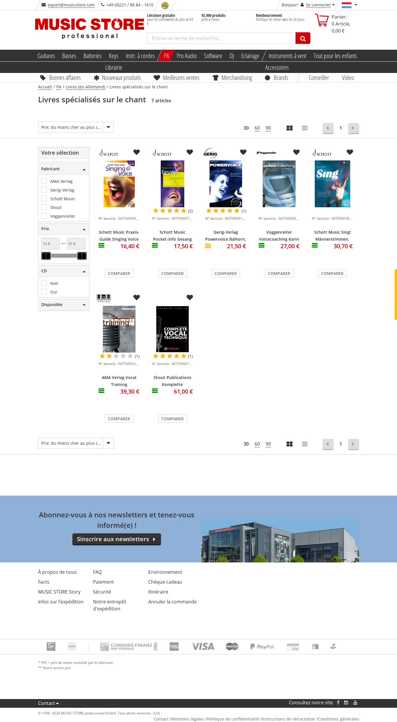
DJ (232, 55)
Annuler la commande (172, 601)
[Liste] (305, 128)
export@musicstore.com (71, 5)
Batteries (92, 55)
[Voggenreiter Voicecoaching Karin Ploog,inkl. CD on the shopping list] (296, 152)
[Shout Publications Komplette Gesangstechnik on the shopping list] (190, 298)
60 (257, 128)
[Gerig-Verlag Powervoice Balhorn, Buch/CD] (225, 183)
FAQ (97, 572)
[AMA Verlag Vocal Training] (119, 329)
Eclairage (250, 55)
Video (348, 77)
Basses (69, 55)
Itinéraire (158, 592)
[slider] (46, 256)
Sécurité (102, 592)
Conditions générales (338, 719)
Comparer (119, 273)
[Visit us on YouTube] (356, 702)
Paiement (103, 582)
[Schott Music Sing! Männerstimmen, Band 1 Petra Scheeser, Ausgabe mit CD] (332, 183)
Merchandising (236, 77)
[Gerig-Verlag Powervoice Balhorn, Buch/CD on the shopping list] (243, 152)
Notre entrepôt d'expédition (109, 605)
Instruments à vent (287, 55)
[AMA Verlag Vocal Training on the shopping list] (136, 298)
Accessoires (277, 67)
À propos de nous (57, 572)
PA (166, 55)
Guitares (46, 55)
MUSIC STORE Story (59, 592)
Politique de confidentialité (233, 719)
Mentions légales (187, 719)
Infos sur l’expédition (61, 601)
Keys (113, 55)
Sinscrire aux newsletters (113, 539)
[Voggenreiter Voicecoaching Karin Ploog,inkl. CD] (279, 183)
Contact (46, 703)
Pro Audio (186, 55)
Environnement (165, 572)
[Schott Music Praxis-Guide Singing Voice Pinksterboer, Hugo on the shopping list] (136, 152)
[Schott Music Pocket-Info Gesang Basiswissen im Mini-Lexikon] (172, 183)
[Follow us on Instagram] (346, 702)
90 (268, 128)
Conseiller (319, 77)
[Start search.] (303, 38)
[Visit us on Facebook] (338, 702)
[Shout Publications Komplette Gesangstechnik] (172, 329)
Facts (43, 582)
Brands (281, 77)
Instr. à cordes (140, 55)
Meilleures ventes (181, 77)
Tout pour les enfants (335, 55)
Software (213, 55)
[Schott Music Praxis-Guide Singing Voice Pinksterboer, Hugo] (119, 183)
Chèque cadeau (165, 582)
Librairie (113, 67)
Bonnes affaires (65, 77)
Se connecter (318, 5)
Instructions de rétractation (288, 719)
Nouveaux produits (121, 77)
